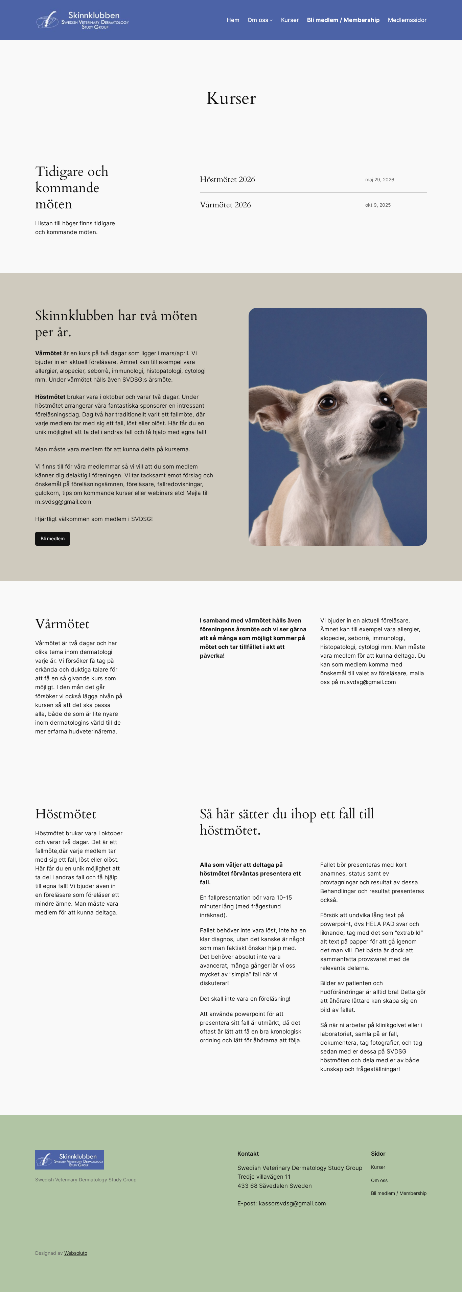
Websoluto (75, 1253)
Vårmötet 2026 (225, 205)
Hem (233, 20)
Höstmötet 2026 (227, 179)
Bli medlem (53, 538)
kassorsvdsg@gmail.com (292, 1203)
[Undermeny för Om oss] (271, 20)
